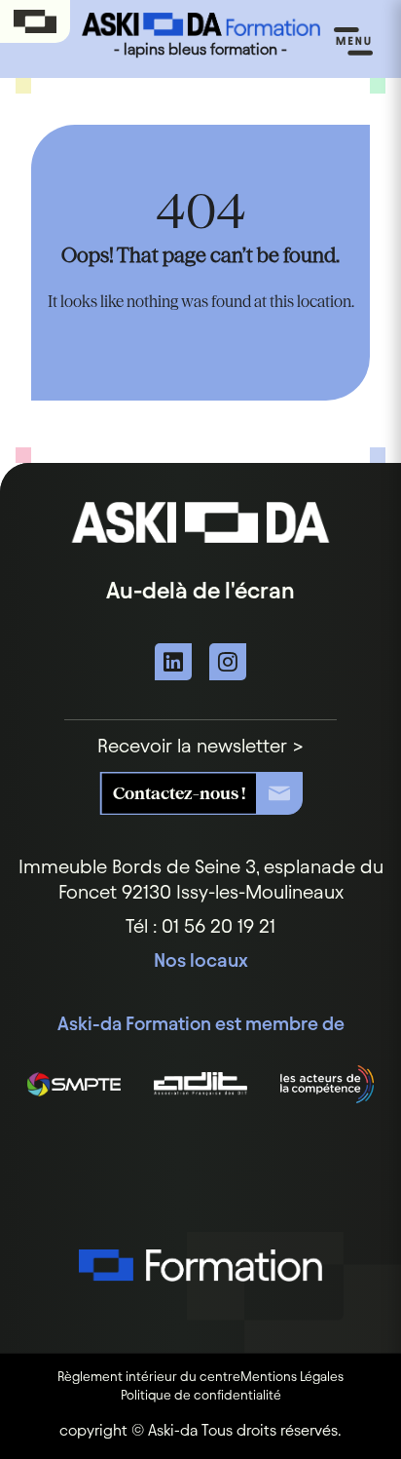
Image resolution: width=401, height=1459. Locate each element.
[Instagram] (227, 661)
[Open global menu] (35, 22)
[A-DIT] (200, 1084)
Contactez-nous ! (179, 793)
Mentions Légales (292, 1376)
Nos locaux (201, 960)
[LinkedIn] (173, 661)
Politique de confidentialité (201, 1395)
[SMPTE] (74, 1084)
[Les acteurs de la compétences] (327, 1084)
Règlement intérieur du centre (148, 1376)
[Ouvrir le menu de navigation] (353, 42)
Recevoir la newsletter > (200, 745)
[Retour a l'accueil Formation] (200, 1291)
